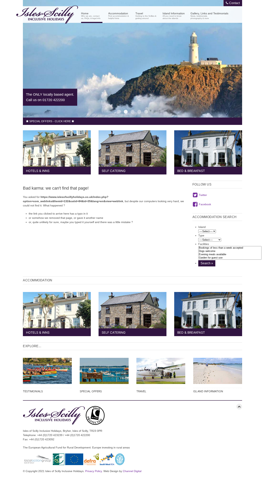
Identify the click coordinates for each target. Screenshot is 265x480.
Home (90, 15)
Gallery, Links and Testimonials (209, 15)
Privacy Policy (93, 471)
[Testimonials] (47, 373)
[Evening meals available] (229, 254)
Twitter (203, 195)
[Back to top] (239, 407)
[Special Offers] (104, 373)
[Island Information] (217, 373)
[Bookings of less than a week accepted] (229, 248)
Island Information (174, 15)
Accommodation (118, 15)
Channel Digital (132, 471)
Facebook (205, 204)
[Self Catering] (132, 150)
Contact (234, 3)
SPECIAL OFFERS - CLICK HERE (50, 121)
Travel (145, 15)
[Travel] (160, 373)
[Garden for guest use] (229, 257)
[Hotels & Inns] (57, 150)
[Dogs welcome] (229, 251)
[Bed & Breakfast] (208, 150)
